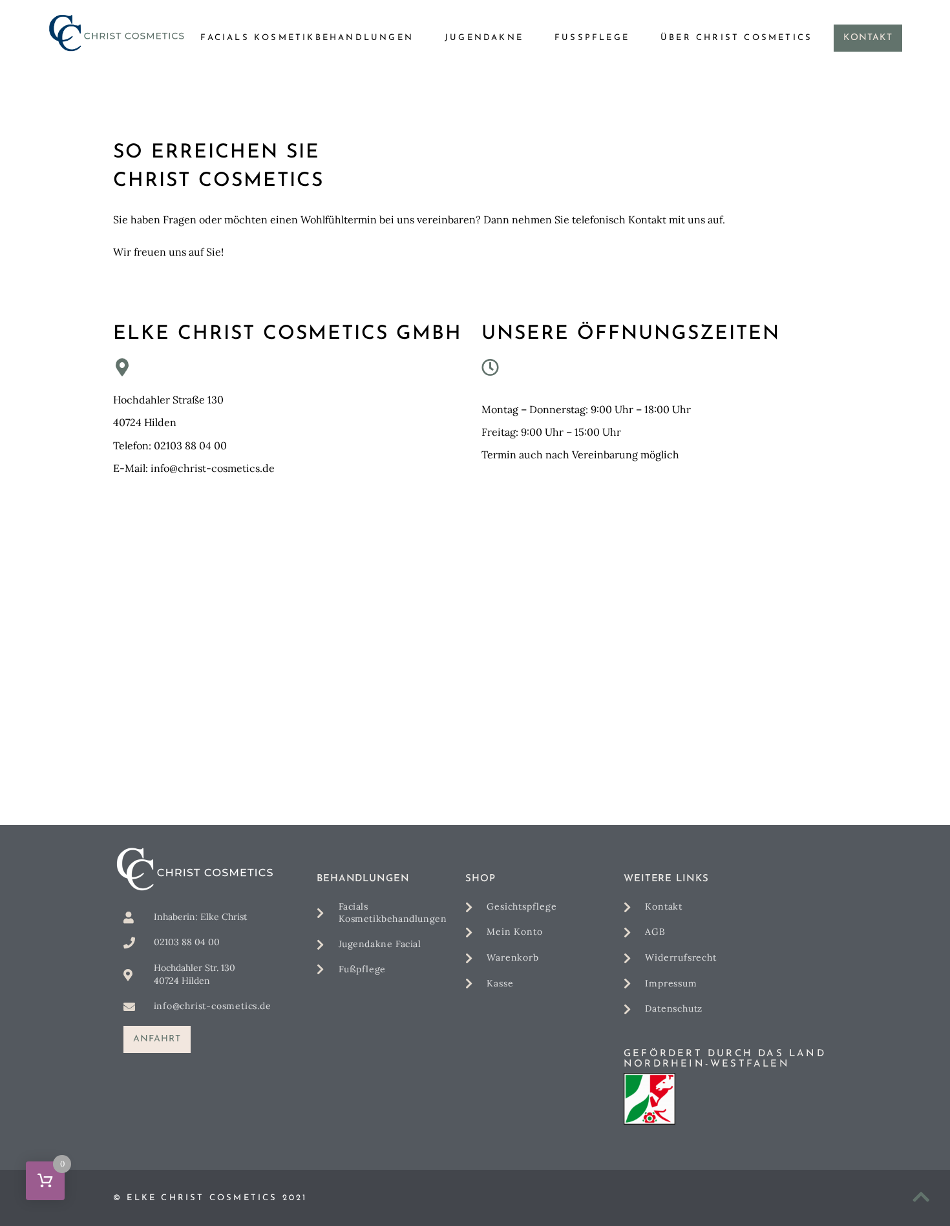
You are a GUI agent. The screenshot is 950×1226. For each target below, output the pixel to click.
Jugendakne (484, 38)
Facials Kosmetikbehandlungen (307, 38)
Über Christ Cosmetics (736, 38)
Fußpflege (591, 38)
